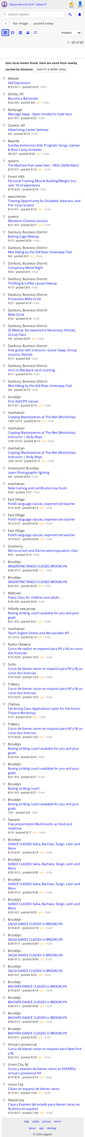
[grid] (20, 32)
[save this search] (79, 14)
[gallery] (28, 32)
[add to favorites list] (5, 78)
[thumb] (13, 32)
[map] (35, 32)
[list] (5, 32)
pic (39, 102)
